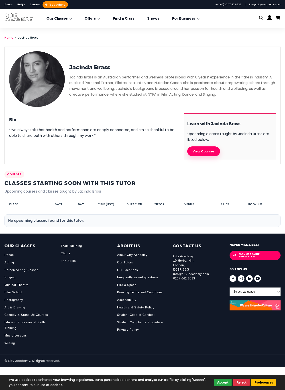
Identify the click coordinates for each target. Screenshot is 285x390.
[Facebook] (233, 278)
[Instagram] (241, 278)
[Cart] (278, 18)
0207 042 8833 (184, 278)
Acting (9, 262)
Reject (241, 382)
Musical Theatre (16, 285)
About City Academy (132, 255)
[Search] (261, 18)
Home (8, 37)
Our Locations (127, 270)
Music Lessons (15, 335)
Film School (13, 292)
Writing (9, 343)
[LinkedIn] (249, 278)
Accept (222, 382)
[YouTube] (257, 278)
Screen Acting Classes (21, 270)
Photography (13, 300)
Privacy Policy (128, 329)
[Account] (269, 18)
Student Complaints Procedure (140, 322)
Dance (9, 255)
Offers (90, 18)
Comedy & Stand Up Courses (26, 314)
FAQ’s (21, 4)
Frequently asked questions (138, 277)
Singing (10, 277)
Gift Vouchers (55, 4)
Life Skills (68, 261)
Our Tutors (125, 262)
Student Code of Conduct (136, 314)
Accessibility (126, 300)
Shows (153, 18)
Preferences (263, 382)
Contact (35, 4)
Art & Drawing (14, 307)
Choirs (65, 253)
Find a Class (123, 18)
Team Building (71, 246)
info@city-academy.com (191, 274)
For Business (183, 18)
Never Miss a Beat (244, 245)
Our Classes (57, 18)
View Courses (204, 151)
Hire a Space (126, 285)
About (8, 4)
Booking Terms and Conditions (140, 292)
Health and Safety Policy (136, 307)
